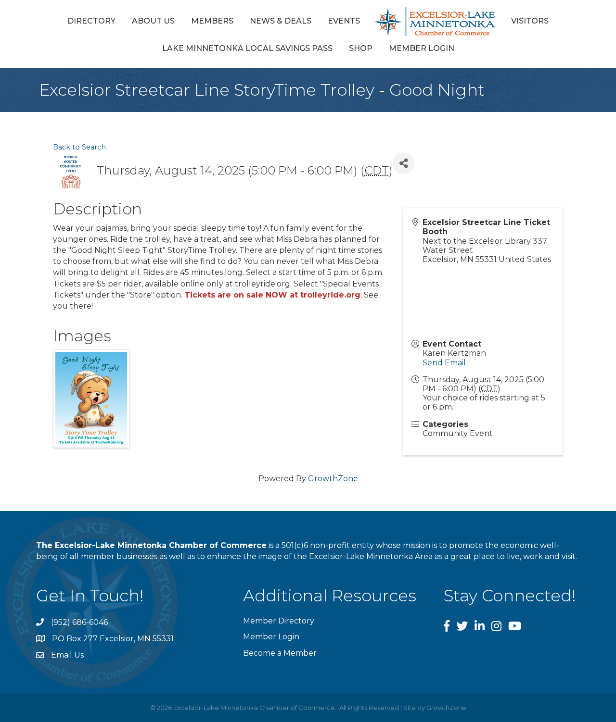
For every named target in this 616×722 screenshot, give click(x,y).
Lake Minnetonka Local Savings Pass (247, 48)
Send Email (444, 362)
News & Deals (280, 20)
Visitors (530, 20)
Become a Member (280, 653)
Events (344, 20)
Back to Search (79, 147)
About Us (153, 20)
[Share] (403, 163)
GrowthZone (333, 478)
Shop (360, 48)
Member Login (421, 48)
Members (212, 20)
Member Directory (278, 620)
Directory (91, 20)
